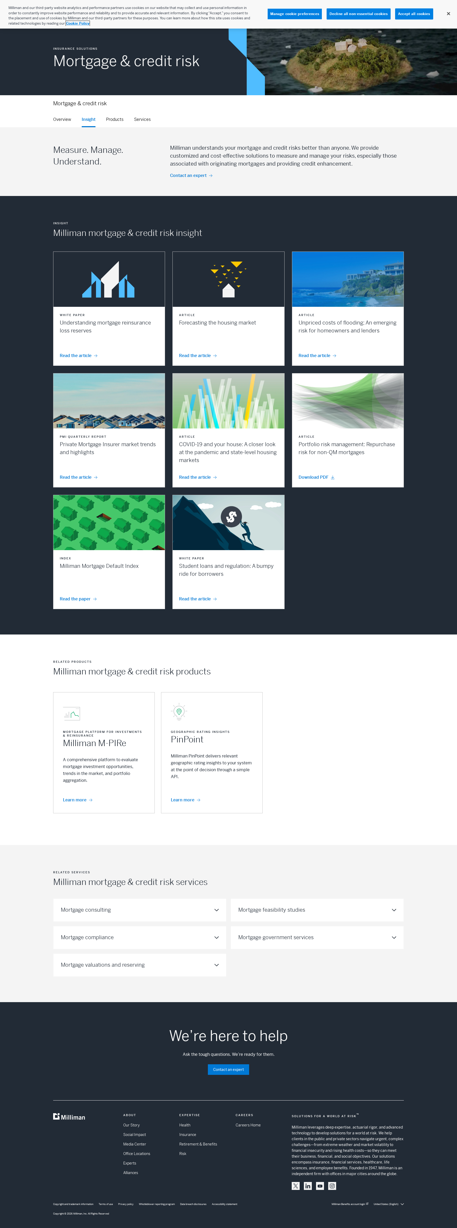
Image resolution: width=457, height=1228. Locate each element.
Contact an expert (188, 175)
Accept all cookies (414, 14)
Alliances (130, 1172)
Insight (88, 119)
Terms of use (106, 1204)
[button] (109, 309)
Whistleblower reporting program (157, 1204)
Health (184, 1125)
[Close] (448, 14)
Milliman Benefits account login (348, 1204)
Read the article (76, 355)
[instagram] (332, 1186)
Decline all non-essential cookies (359, 14)
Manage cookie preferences (294, 14)
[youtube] (320, 1186)
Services (142, 119)
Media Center (134, 1144)
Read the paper (75, 599)
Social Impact (134, 1134)
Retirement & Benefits (198, 1144)
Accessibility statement (224, 1204)
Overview (62, 119)
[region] (228, 14)
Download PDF (313, 477)
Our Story (131, 1125)
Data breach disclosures (193, 1204)
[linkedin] (308, 1186)
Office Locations (136, 1153)
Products (115, 119)
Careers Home (248, 1125)
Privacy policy (126, 1204)
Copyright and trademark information (73, 1204)
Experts (129, 1163)
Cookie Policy (77, 23)
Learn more (74, 800)
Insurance (187, 1134)
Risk (182, 1153)
